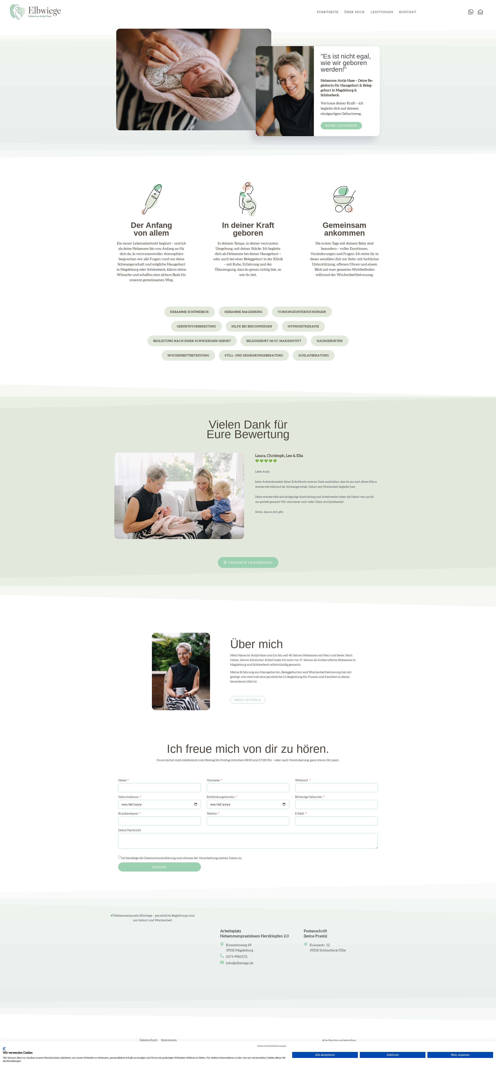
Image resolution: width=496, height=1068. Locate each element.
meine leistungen (341, 125)
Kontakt (408, 12)
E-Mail (300, 813)
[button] (189, 311)
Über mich (354, 12)
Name (122, 780)
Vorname (213, 780)
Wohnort (302, 780)
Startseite (327, 12)
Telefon (212, 813)
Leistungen (382, 12)
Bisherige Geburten (309, 796)
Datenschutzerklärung (160, 858)
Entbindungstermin (221, 796)
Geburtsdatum (128, 796)
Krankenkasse (128, 813)
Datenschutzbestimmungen (271, 1046)
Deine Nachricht (129, 830)
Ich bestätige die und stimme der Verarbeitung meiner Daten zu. (181, 858)
